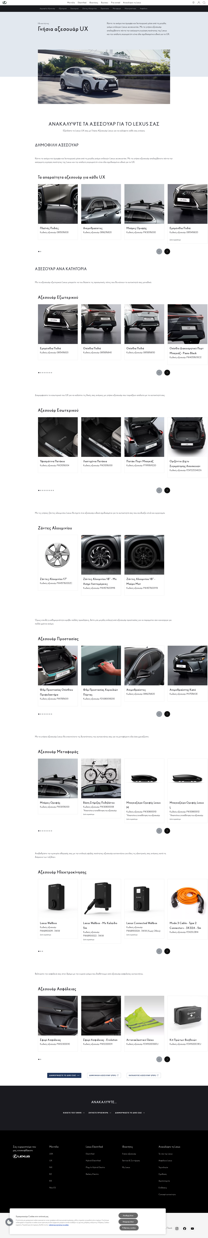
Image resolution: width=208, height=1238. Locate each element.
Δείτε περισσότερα (175, 240)
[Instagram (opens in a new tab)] (177, 1228)
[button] (9, 2)
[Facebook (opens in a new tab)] (184, 1228)
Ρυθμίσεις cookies (129, 1228)
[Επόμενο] (167, 251)
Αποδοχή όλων (128, 1215)
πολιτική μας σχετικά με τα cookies (59, 1225)
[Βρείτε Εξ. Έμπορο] (193, 2)
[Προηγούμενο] (159, 251)
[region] (88, 1221)
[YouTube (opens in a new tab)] (192, 1228)
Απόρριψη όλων (128, 1222)
